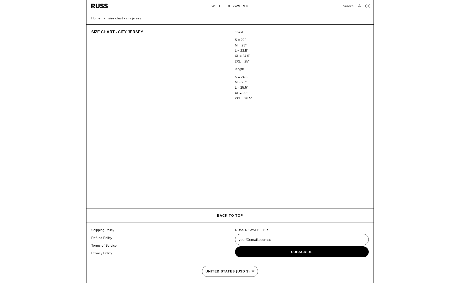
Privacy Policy (101, 253)
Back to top (230, 215)
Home (95, 18)
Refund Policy (101, 238)
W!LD (216, 6)
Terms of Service (104, 245)
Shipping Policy (102, 230)
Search (348, 6)
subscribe (302, 252)
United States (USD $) (228, 271)
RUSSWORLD (237, 6)
